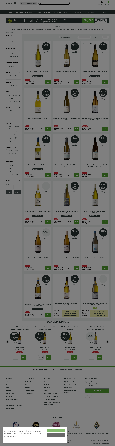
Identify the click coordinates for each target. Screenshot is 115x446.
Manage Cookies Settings (56, 439)
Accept (56, 431)
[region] (35, 435)
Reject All (56, 435)
